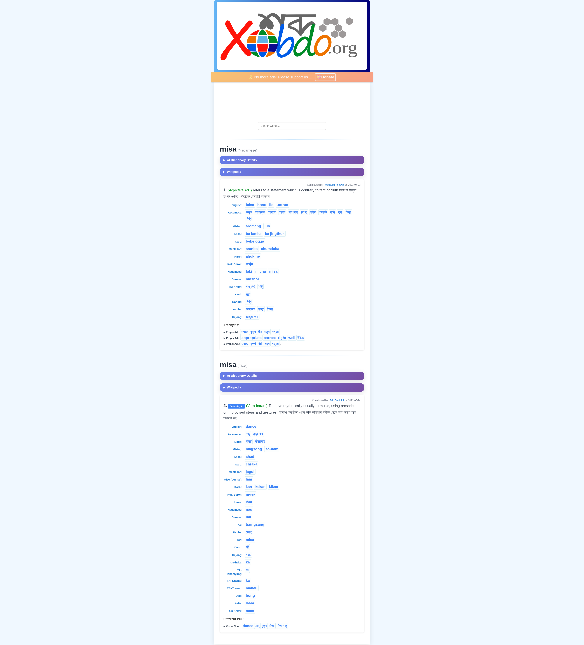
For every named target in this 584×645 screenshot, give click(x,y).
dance (251, 426)
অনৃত (249, 212)
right (282, 338)
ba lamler (254, 234)
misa (273, 271)
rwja (249, 264)
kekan (260, 487)
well (291, 338)
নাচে (248, 555)
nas (249, 509)
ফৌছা (249, 532)
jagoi (250, 472)
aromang (253, 226)
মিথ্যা (249, 219)
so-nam (271, 449)
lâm (249, 502)
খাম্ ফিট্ (250, 286)
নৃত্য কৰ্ (258, 434)
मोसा (249, 441)
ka (248, 562)
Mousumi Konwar (334, 185)
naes (250, 611)
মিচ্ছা (270, 309)
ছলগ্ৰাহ (293, 212)
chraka (251, 464)
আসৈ (282, 212)
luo (267, 226)
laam (250, 603)
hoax (261, 205)
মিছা (348, 212)
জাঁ (247, 547)
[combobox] (292, 126)
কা (247, 570)
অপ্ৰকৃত (260, 212)
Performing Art (236, 406)
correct (270, 338)
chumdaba (270, 249)
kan (249, 487)
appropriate (252, 338)
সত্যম (275, 332)
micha (260, 271)
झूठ (248, 294)
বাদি (332, 212)
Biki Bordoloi (337, 400)
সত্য (266, 332)
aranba (252, 249)
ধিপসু (304, 212)
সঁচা (260, 332)
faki (249, 271)
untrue (282, 205)
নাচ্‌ (248, 434)
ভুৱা (340, 212)
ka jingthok (275, 234)
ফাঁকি (313, 212)
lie (271, 205)
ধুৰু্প (253, 332)
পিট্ (260, 286)
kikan (273, 487)
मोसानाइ (260, 441)
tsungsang (255, 524)
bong (250, 595)
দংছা (261, 309)
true (244, 332)
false (250, 205)
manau (251, 588)
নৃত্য (264, 626)
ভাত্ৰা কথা (252, 317)
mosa (250, 494)
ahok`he (253, 256)
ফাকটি (323, 212)
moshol (252, 279)
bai (248, 517)
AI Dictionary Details (240, 160)
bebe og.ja (255, 241)
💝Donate (325, 77)
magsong (254, 449)
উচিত (300, 338)
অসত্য (272, 212)
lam (249, 479)
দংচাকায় (250, 309)
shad (250, 456)
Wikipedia (232, 171)
